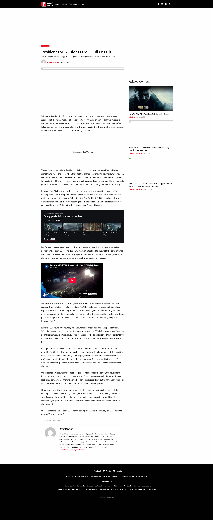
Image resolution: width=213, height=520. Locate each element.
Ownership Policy (127, 476)
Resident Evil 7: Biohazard (51, 420)
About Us (84, 3)
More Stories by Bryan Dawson (72, 450)
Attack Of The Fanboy (104, 486)
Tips (70, 4)
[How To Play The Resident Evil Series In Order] (151, 99)
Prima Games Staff (135, 153)
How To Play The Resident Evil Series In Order (149, 114)
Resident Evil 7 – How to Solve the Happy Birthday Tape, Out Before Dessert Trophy (150, 185)
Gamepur (90, 486)
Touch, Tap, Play (117, 489)
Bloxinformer (140, 489)
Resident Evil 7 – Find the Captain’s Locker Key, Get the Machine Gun (149, 148)
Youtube (118, 471)
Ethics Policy (96, 476)
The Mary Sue (104, 489)
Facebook (97, 471)
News (57, 4)
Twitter (108, 471)
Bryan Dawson (53, 62)
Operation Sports (90, 489)
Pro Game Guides (68, 486)
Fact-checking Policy (111, 476)
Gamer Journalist (64, 489)
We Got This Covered (132, 486)
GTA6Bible (151, 489)
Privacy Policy (141, 476)
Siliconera (118, 486)
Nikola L (132, 117)
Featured (64, 4)
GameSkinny (77, 489)
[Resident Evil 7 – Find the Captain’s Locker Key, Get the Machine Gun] (151, 132)
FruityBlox (129, 489)
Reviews (76, 4)
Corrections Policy (82, 476)
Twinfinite (81, 486)
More (85, 5)
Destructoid (146, 486)
